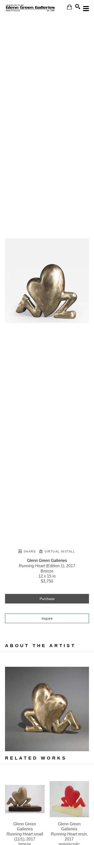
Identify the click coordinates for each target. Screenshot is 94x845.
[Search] (77, 6)
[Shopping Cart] (69, 7)
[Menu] (86, 8)
